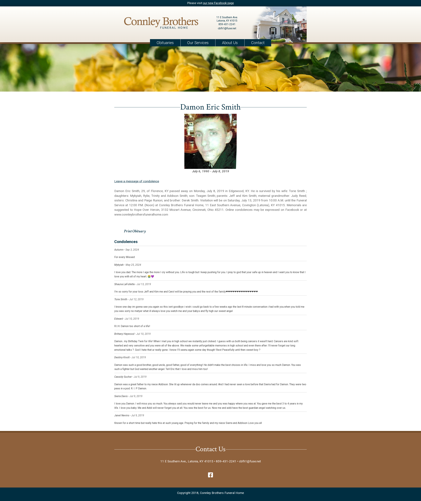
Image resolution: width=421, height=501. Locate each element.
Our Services (198, 42)
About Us (230, 42)
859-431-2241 (227, 24)
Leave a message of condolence (136, 181)
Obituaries (165, 42)
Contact (258, 42)
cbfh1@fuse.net (227, 28)
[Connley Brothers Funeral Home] (161, 23)
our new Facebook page (218, 3)
